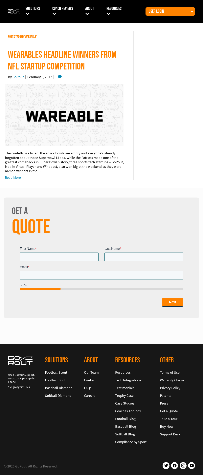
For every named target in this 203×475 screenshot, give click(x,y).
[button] (192, 11)
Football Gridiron (58, 380)
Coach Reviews (62, 8)
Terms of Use (170, 372)
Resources (114, 8)
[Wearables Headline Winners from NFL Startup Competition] (64, 114)
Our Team (91, 372)
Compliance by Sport (131, 442)
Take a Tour (168, 418)
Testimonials (124, 388)
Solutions (33, 8)
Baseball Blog (125, 426)
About (89, 8)
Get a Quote (169, 411)
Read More (13, 177)
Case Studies (124, 403)
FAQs (88, 388)
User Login (156, 11)
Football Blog (125, 418)
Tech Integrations (128, 380)
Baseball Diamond (59, 388)
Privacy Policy (170, 388)
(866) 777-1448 (21, 387)
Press (164, 403)
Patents (165, 395)
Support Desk (170, 434)
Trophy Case (124, 395)
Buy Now (166, 426)
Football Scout (56, 372)
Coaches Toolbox (128, 411)
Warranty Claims (172, 380)
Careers (89, 395)
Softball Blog (125, 434)
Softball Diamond (58, 395)
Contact (90, 380)
